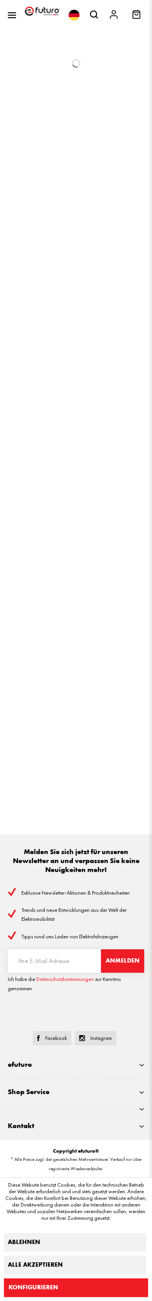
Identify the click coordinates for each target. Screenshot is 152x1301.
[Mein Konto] (114, 15)
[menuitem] (12, 15)
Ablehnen (24, 1242)
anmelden (123, 961)
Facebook (56, 1038)
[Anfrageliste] (137, 17)
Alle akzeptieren (35, 1265)
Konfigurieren (33, 1288)
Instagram (101, 1038)
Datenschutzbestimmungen (65, 979)
